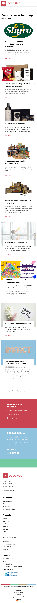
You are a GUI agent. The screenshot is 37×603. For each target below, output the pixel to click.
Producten (7, 515)
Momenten (7, 498)
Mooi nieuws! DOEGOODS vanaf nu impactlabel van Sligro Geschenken (17, 438)
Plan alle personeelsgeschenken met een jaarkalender (18, 443)
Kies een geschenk (14, 418)
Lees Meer (7, 58)
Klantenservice (9, 538)
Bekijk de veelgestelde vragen (18, 410)
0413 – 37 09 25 (8, 486)
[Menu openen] (34, 3)
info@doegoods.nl (8, 490)
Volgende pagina (22, 391)
